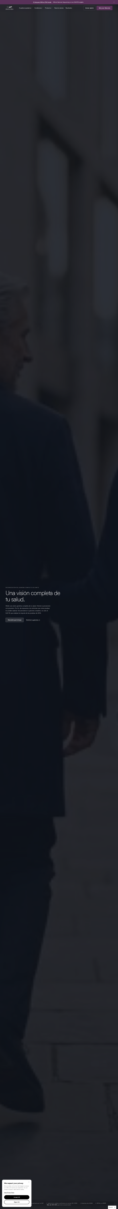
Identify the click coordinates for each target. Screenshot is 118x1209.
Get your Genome (104, 8)
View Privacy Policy (9, 1192)
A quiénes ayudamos (25, 8)
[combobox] (112, 1207)
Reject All (17, 1202)
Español (111, 1207)
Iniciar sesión (89, 8)
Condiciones (38, 8)
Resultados (69, 8)
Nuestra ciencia (58, 8)
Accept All (17, 1197)
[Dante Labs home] (9, 8)
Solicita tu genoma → (33, 620)
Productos (48, 8)
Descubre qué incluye (14, 620)
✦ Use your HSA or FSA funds (42, 2)
